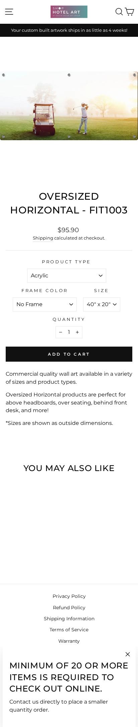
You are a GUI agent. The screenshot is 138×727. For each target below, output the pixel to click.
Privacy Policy (69, 596)
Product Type (66, 261)
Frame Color (44, 290)
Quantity (69, 319)
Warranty (69, 641)
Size (101, 290)
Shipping (43, 238)
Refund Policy (69, 608)
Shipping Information (69, 619)
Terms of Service (69, 630)
